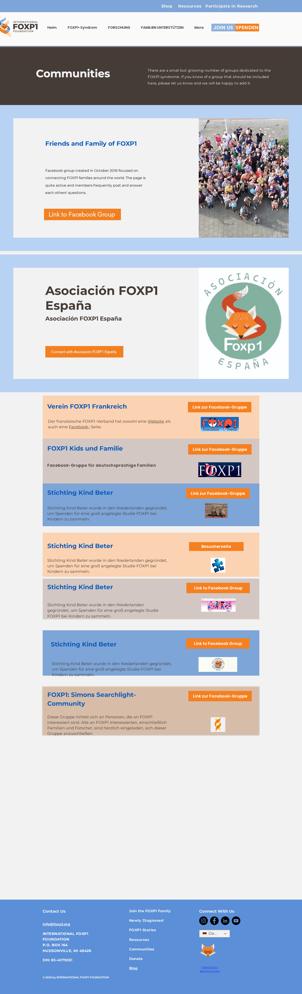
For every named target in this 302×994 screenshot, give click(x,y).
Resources (139, 940)
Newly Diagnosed (146, 920)
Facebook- (79, 426)
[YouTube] (236, 920)
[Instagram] (203, 920)
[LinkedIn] (225, 920)
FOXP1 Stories (142, 930)
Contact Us (54, 911)
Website (156, 421)
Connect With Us (216, 911)
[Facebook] (214, 920)
